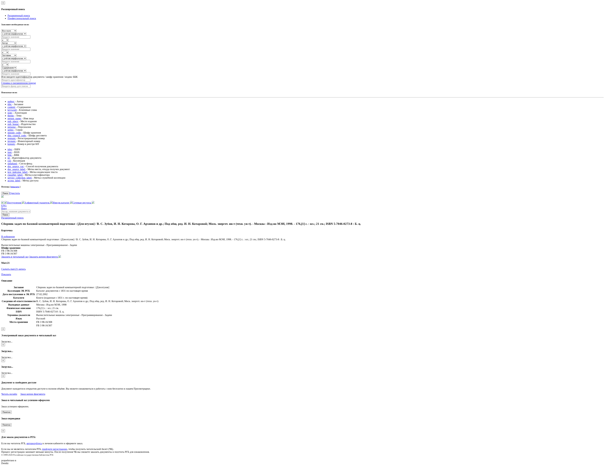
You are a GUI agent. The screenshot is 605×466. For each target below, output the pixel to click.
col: (9, 160)
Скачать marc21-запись (13, 269)
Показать (6, 274)
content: (11, 107)
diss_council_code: (17, 135)
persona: (12, 127)
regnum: (12, 138)
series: (11, 129)
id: (9, 158)
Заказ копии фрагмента (32, 394)
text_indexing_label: (18, 172)
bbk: (10, 155)
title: (10, 104)
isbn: (10, 149)
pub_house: (13, 124)
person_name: (14, 118)
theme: (11, 115)
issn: (10, 152)
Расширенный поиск (19, 15)
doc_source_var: (16, 166)
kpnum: (11, 144)
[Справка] (93, 202)
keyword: (12, 110)
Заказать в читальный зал (15, 256)
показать (15, 187)
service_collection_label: (20, 177)
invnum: (12, 141)
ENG (4, 205)
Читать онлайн (9, 394)
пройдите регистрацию (54, 449)
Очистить (14, 193)
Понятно (6, 412)
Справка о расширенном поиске (18, 83)
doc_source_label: (17, 169)
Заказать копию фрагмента (43, 256)
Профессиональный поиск (22, 18)
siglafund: (12, 163)
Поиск (5, 193)
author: (11, 101)
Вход (4, 208)
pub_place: (13, 121)
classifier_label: (15, 175)
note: (10, 112)
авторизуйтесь (34, 443)
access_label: (14, 180)
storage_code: (14, 132)
